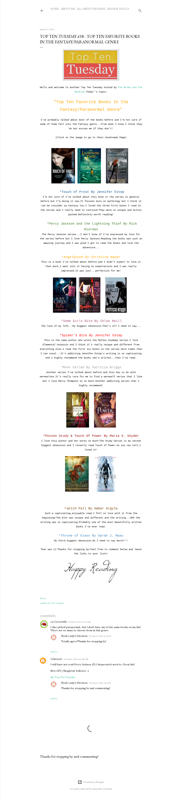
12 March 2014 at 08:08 (76, 659)
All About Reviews (91, 8)
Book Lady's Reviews (74, 636)
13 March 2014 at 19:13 (100, 636)
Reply (53, 651)
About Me (68, 8)
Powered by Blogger (93, 782)
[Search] (140, 9)
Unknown (56, 659)
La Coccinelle (58, 621)
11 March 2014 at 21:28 (79, 622)
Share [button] (43, 598)
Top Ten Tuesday (55, 603)
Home (54, 8)
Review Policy (118, 8)
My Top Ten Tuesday (62, 677)
